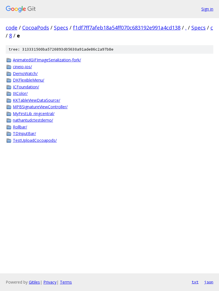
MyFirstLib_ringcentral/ (33, 113)
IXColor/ (20, 93)
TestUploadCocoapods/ (35, 140)
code (11, 27)
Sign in (207, 9)
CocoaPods (35, 27)
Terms (66, 282)
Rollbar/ (20, 127)
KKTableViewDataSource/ (36, 100)
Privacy (49, 282)
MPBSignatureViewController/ (40, 106)
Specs (61, 27)
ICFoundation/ (26, 87)
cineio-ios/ (22, 66)
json (208, 281)
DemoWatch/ (25, 73)
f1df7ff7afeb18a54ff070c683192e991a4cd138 (127, 27)
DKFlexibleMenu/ (28, 80)
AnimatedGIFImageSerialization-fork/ (47, 60)
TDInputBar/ (24, 133)
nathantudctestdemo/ (33, 120)
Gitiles (34, 282)
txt (195, 281)
